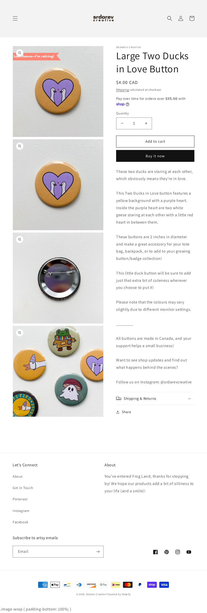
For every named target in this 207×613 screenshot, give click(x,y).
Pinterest (20, 499)
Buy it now (155, 156)
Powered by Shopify (119, 594)
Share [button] (126, 412)
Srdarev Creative (96, 594)
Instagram (21, 510)
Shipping (122, 89)
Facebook (21, 522)
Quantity (122, 113)
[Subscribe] (97, 552)
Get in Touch (23, 487)
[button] (15, 18)
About (18, 476)
